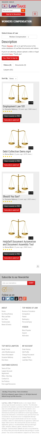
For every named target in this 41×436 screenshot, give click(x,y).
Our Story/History (7, 314)
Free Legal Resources (9, 384)
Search (24, 333)
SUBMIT (31, 283)
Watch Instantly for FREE (12, 116)
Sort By (5, 78)
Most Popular (26, 330)
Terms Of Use (6, 368)
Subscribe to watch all (11, 120)
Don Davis (5, 360)
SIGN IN (11, 2)
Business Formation (28, 311)
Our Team (5, 319)
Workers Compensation (18, 37)
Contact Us (5, 379)
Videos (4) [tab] (7, 65)
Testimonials (6, 322)
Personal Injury (27, 322)
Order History (26, 349)
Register (10, 46)
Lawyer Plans (26, 357)
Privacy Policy (12, 392)
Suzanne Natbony (11, 109)
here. (11, 54)
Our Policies (5, 381)
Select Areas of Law (10, 33)
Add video (25, 336)
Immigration (26, 314)
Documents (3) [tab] (20, 65)
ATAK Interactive (16, 396)
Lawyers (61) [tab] (8, 70)
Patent (24, 317)
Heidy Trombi (6, 349)
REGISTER (5, 2)
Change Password (28, 355)
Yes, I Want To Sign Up (10, 58)
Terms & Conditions (22, 392)
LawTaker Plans (27, 360)
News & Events (6, 324)
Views (11, 78)
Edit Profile (25, 352)
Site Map (4, 392)
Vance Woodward (7, 355)
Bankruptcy (25, 319)
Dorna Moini (9, 154)
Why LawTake (6, 317)
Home (4, 311)
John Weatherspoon (8, 352)
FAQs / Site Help (7, 376)
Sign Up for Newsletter (13, 14)
